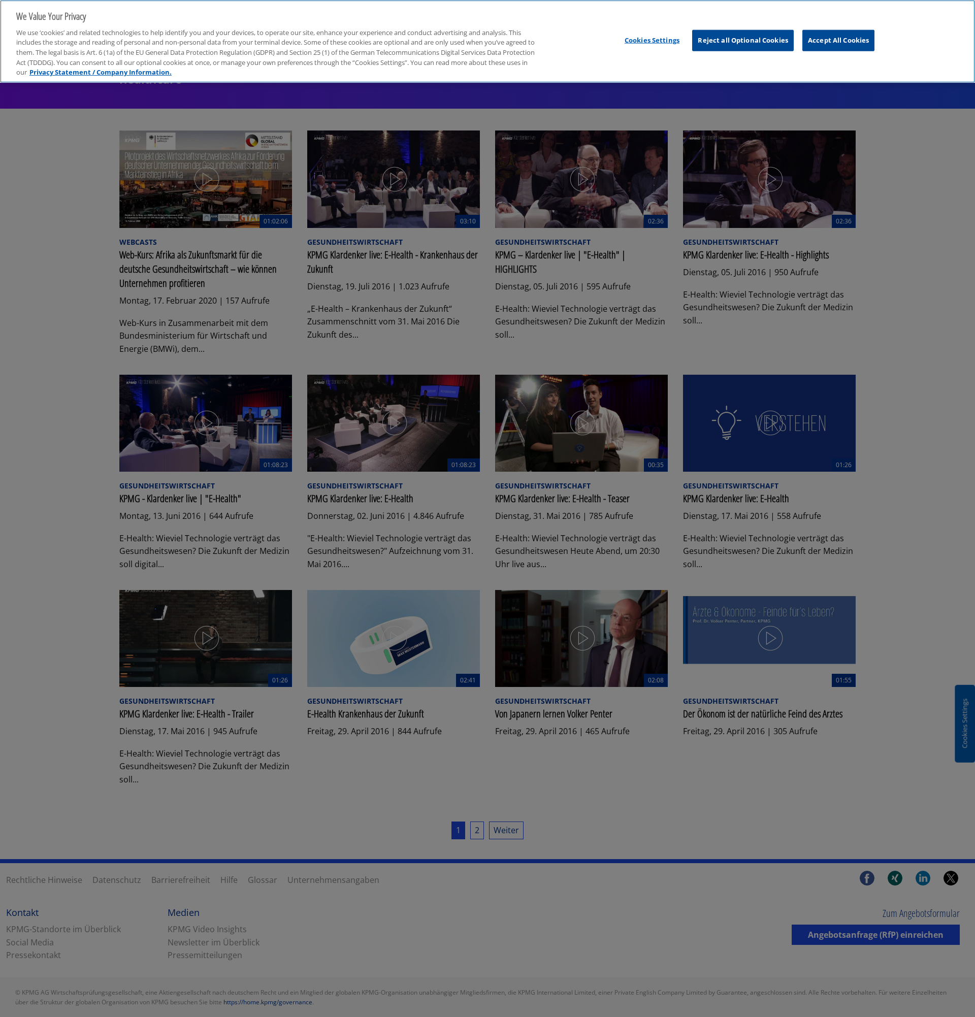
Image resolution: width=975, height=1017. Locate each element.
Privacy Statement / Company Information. (100, 72)
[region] (487, 41)
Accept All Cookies (838, 40)
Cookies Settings (652, 40)
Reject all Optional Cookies (743, 40)
